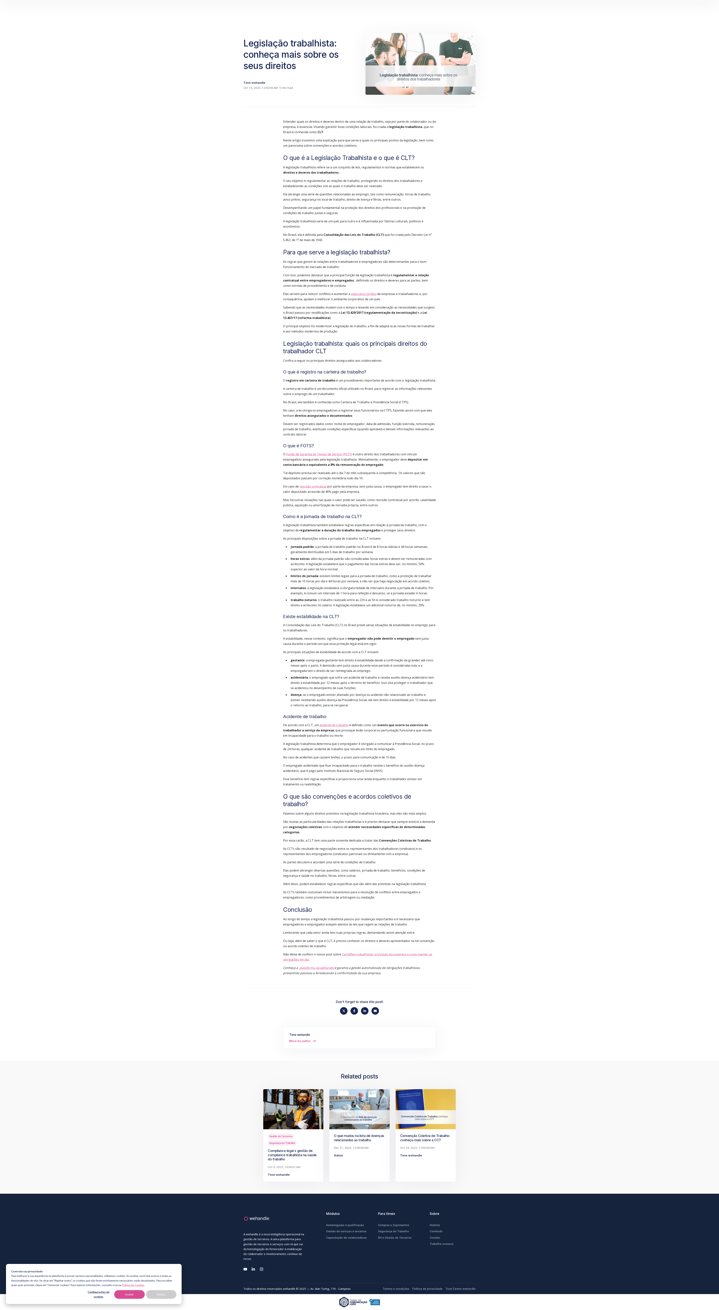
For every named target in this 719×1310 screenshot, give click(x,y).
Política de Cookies (133, 1285)
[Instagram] (262, 1269)
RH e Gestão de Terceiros (395, 1237)
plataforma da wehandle (317, 968)
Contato (435, 1237)
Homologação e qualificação (345, 1225)
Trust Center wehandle (460, 1288)
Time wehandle (254, 82)
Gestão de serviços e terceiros (346, 1231)
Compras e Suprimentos (393, 1225)
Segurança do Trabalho (282, 1143)
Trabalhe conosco (441, 1243)
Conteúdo (436, 1231)
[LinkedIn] (253, 1269)
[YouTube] (245, 1269)
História (435, 1225)
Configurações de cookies (98, 1294)
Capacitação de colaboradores (346, 1237)
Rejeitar (161, 1294)
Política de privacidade (427, 1288)
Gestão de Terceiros (280, 1136)
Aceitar (129, 1294)
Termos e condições (396, 1288)
